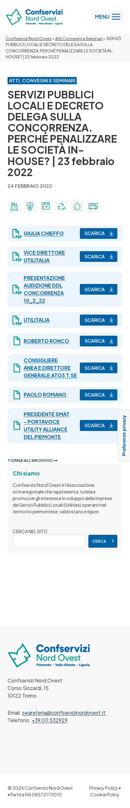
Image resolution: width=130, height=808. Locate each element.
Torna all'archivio (30, 460)
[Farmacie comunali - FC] (45, 206)
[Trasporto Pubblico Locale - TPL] (93, 206)
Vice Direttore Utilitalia (44, 256)
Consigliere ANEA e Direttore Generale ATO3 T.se (50, 368)
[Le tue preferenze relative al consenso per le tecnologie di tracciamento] (124, 435)
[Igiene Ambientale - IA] (61, 206)
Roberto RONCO (46, 341)
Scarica (95, 233)
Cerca (99, 541)
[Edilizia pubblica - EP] (14, 206)
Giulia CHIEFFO (44, 233)
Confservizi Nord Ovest (28, 38)
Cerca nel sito (30, 531)
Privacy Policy (103, 788)
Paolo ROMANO (45, 394)
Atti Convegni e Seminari (79, 38)
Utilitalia (37, 319)
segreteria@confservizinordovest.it (64, 712)
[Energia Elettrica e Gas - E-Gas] (30, 206)
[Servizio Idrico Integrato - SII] (77, 206)
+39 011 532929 (50, 720)
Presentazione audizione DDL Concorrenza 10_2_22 (44, 289)
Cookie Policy (105, 794)
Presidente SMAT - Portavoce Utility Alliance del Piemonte (46, 425)
